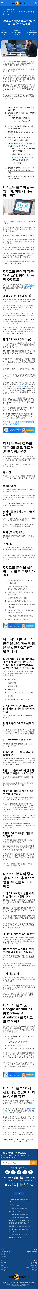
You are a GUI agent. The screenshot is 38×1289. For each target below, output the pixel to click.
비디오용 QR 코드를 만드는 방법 (19, 1217)
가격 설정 (4, 1270)
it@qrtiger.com (32, 1252)
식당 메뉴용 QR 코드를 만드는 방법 (19, 1235)
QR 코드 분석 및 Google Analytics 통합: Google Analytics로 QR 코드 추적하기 (21, 170)
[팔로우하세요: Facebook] (24, 1172)
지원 (35, 1249)
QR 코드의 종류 (28, 286)
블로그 (9, 9)
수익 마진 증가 (17, 163)
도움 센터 (4, 1256)
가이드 (3, 1249)
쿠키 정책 (34, 1270)
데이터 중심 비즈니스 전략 (21, 154)
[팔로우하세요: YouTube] (13, 1172)
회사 (2, 1260)
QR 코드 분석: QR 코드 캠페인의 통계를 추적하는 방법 (18, 13)
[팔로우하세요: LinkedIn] (7, 1172)
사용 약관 (34, 1265)
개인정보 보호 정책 (31, 1267)
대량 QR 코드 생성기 (15, 1211)
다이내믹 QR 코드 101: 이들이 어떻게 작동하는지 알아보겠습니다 (18, 423)
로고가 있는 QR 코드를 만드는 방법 (19, 1226)
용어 (35, 1260)
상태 (2, 1265)
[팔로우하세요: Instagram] (19, 1172)
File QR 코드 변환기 (15, 1238)
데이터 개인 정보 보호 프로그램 (18, 387)
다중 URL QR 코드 (14, 699)
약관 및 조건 (33, 1263)
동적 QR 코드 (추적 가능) (21, 121)
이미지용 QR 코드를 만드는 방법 (19, 1214)
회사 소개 (4, 1263)
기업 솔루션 (4, 1267)
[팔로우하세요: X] (30, 1172)
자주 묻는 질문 (5, 1252)
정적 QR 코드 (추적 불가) (21, 118)
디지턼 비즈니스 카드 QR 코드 (18, 1208)
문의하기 (3, 1254)
